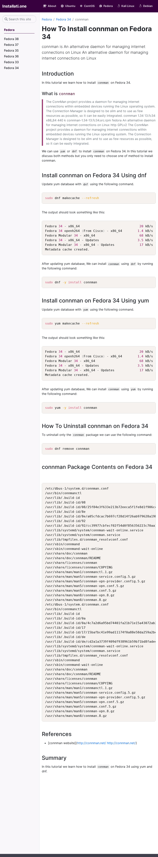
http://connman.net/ (91, 743)
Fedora (47, 19)
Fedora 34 (63, 19)
